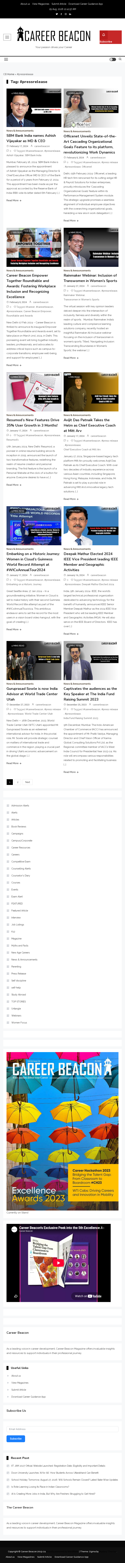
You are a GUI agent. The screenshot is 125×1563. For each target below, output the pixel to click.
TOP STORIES (18, 1001)
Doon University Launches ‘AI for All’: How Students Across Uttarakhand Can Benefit (54, 1472)
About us (25, 4)
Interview (16, 917)
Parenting (16, 966)
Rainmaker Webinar (74, 295)
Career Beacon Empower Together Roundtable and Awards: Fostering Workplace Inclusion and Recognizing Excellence (31, 286)
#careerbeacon (34, 151)
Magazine (16, 938)
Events (14, 889)
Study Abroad (18, 994)
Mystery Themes (108, 1551)
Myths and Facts (19, 945)
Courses (15, 882)
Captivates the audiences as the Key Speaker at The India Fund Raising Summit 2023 (90, 694)
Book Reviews (18, 826)
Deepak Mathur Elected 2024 (98, 584)
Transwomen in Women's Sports (81, 299)
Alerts (14, 812)
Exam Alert (17, 896)
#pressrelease (52, 151)
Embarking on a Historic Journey (24, 584)
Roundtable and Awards (20, 315)
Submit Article (59, 4)
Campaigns (17, 833)
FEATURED (17, 903)
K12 (13, 931)
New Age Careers (20, 952)
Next (27, 782)
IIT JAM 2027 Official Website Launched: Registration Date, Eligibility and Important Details (58, 1465)
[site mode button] (113, 59)
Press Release (18, 973)
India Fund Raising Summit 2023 (81, 718)
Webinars (16, 1015)
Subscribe (106, 41)
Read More (13, 200)
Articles (15, 819)
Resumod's (13, 439)
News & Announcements (20, 130)
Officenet (87, 166)
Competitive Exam (20, 861)
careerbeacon (42, 146)
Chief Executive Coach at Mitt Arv (82, 449)
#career (30, 307)
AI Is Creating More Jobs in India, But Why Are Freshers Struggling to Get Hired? (53, 1494)
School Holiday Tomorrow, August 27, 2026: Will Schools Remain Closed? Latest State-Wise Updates (64, 1480)
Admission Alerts (20, 805)
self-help (16, 987)
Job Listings (17, 924)
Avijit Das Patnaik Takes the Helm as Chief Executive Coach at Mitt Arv (90, 425)
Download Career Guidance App (86, 4)
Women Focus (19, 1022)
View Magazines (40, 4)
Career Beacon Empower (37, 311)
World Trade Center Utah (39, 713)
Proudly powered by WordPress (62, 1551)
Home (10, 74)
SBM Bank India (33, 155)
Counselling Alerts (21, 868)
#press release (109, 162)
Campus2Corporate (21, 840)
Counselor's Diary (20, 875)
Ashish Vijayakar (15, 155)
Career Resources (20, 847)
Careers (15, 854)
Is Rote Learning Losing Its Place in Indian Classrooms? (40, 1487)
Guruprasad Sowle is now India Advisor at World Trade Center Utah (32, 694)
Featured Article (19, 910)
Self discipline (18, 980)
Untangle (16, 1008)
